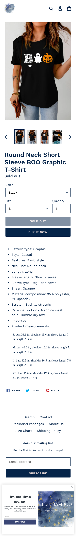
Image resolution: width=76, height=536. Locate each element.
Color (9, 184)
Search (29, 417)
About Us (56, 424)
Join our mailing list (38, 443)
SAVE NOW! (20, 522)
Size (8, 200)
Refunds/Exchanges (28, 424)
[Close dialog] (71, 487)
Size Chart (23, 431)
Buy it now (37, 232)
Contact (46, 417)
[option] (19, 136)
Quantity (58, 200)
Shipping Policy (49, 431)
